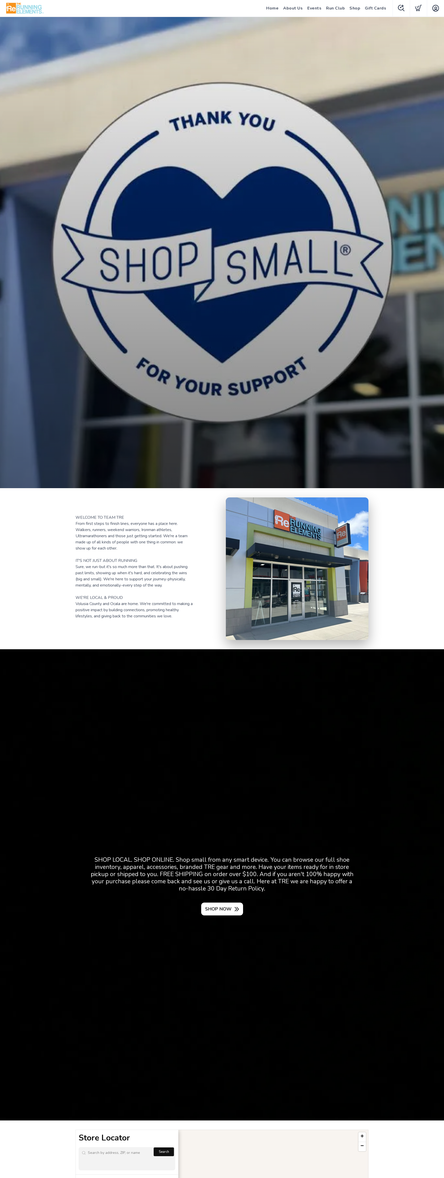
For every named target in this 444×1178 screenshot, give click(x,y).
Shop (354, 8)
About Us (293, 8)
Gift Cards (375, 8)
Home (272, 8)
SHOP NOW (218, 909)
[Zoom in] (362, 1136)
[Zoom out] (362, 1145)
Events (314, 8)
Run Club (335, 8)
